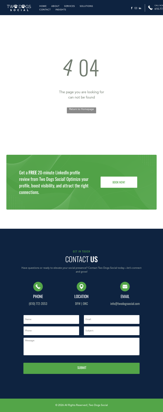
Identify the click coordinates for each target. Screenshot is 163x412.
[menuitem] (43, 6)
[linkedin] (140, 8)
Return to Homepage (81, 109)
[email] (136, 8)
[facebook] (131, 8)
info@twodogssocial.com (125, 303)
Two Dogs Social (98, 405)
